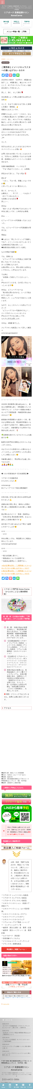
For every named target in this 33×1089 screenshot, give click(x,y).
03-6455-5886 (11, 1079)
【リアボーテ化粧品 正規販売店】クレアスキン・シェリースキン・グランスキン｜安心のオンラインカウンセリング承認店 (17, 1074)
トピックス (6, 1004)
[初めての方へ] (16, 969)
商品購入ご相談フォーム (16, 949)
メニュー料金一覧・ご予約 (16, 31)
